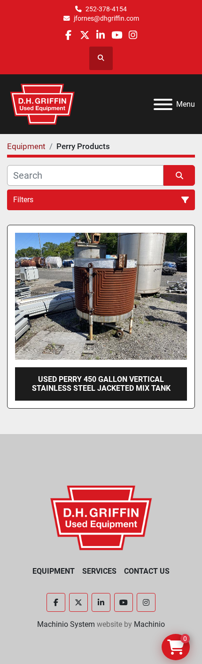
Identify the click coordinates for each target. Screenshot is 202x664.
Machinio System (66, 624)
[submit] (179, 175)
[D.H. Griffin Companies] (101, 517)
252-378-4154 (106, 9)
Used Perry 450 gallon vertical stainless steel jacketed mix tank (101, 384)
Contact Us (147, 571)
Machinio (149, 624)
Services (99, 571)
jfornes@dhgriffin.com (106, 18)
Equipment (53, 571)
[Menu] (163, 104)
